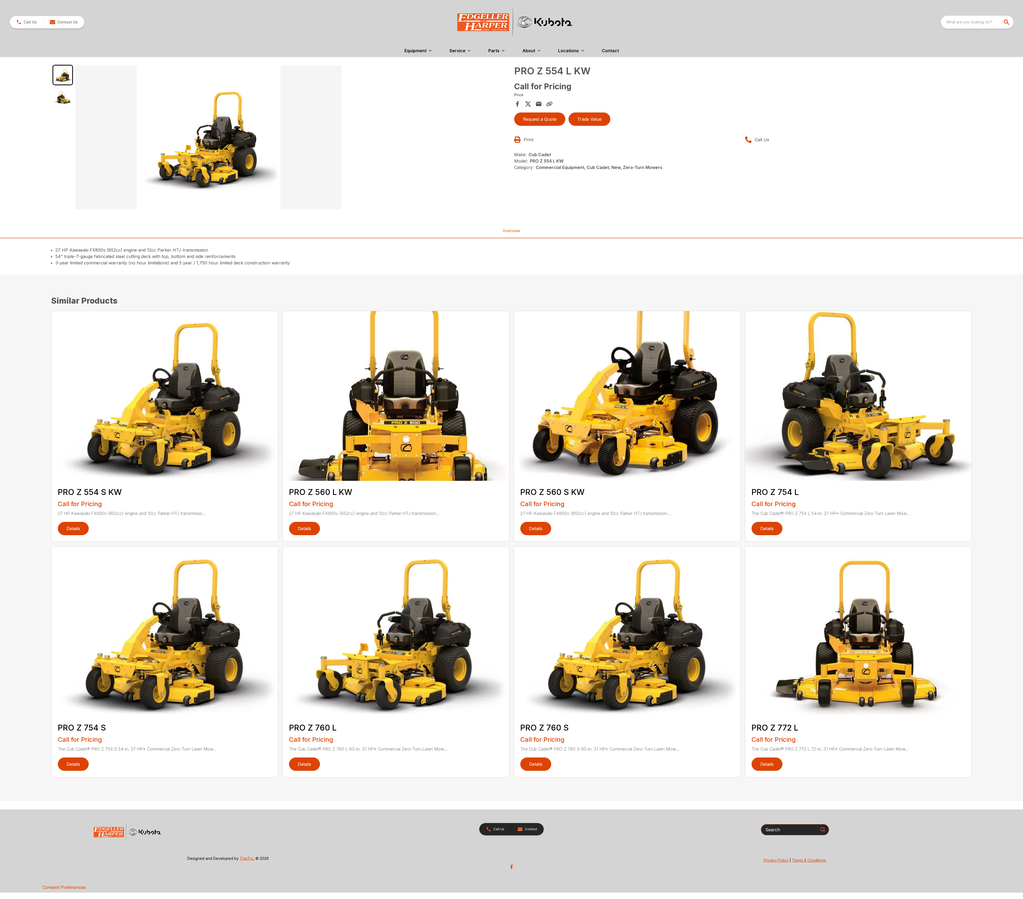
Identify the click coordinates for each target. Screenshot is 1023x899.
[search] (1007, 22)
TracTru (246, 858)
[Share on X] (528, 104)
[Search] (822, 829)
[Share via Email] (538, 104)
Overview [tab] (511, 230)
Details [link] (73, 528)
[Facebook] (511, 866)
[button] (26, 22)
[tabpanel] (292, 138)
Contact (610, 50)
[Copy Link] (549, 104)
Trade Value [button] (589, 119)
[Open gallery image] (208, 137)
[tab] (62, 75)
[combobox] (977, 22)
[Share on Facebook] (517, 104)
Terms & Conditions (809, 860)
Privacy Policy (776, 860)
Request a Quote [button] (540, 119)
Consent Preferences (64, 887)
